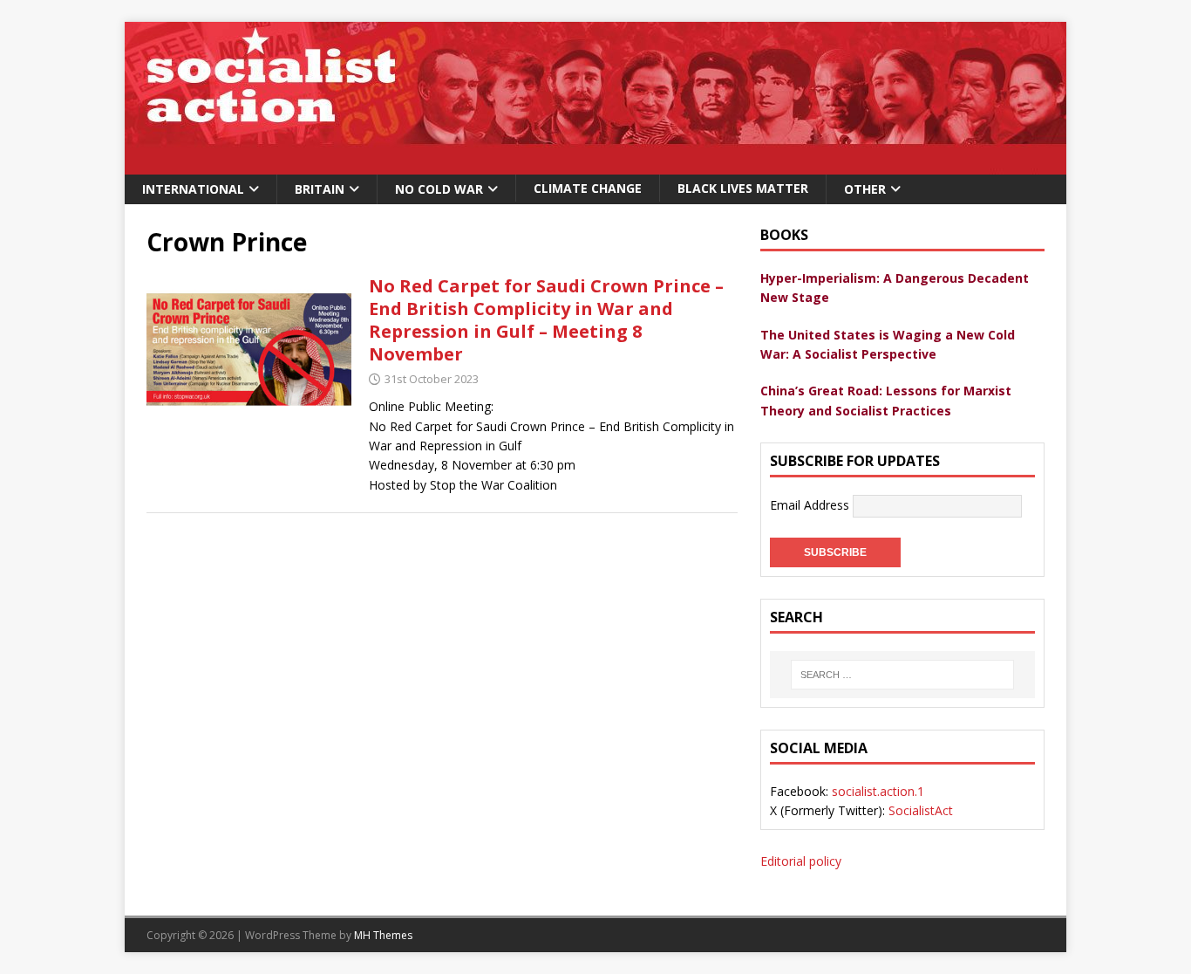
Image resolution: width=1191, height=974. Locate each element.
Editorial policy (800, 861)
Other (865, 189)
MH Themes (383, 935)
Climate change (588, 188)
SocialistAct (920, 810)
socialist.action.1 (878, 791)
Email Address (811, 505)
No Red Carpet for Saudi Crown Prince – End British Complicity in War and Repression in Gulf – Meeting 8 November (546, 320)
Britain (319, 189)
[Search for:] (902, 674)
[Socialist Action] (595, 164)
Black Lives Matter (742, 188)
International (193, 189)
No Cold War (439, 189)
